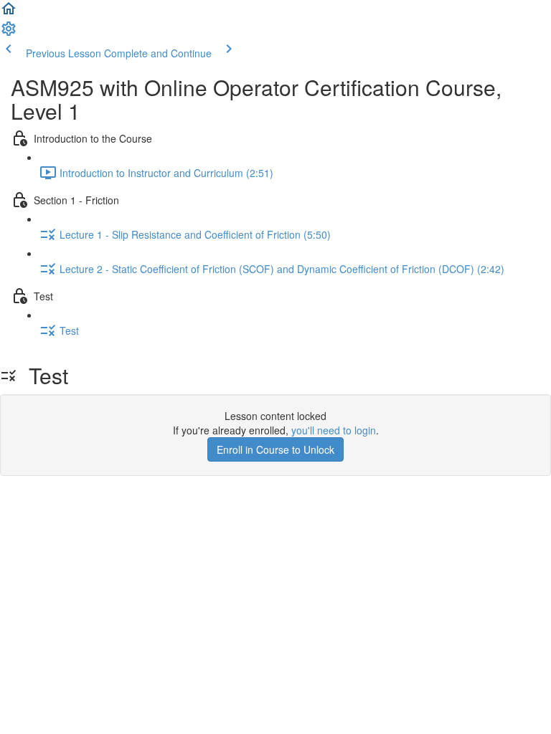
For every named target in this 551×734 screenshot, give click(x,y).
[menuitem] (8, 33)
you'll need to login (333, 430)
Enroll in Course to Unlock (275, 449)
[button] (8, 13)
